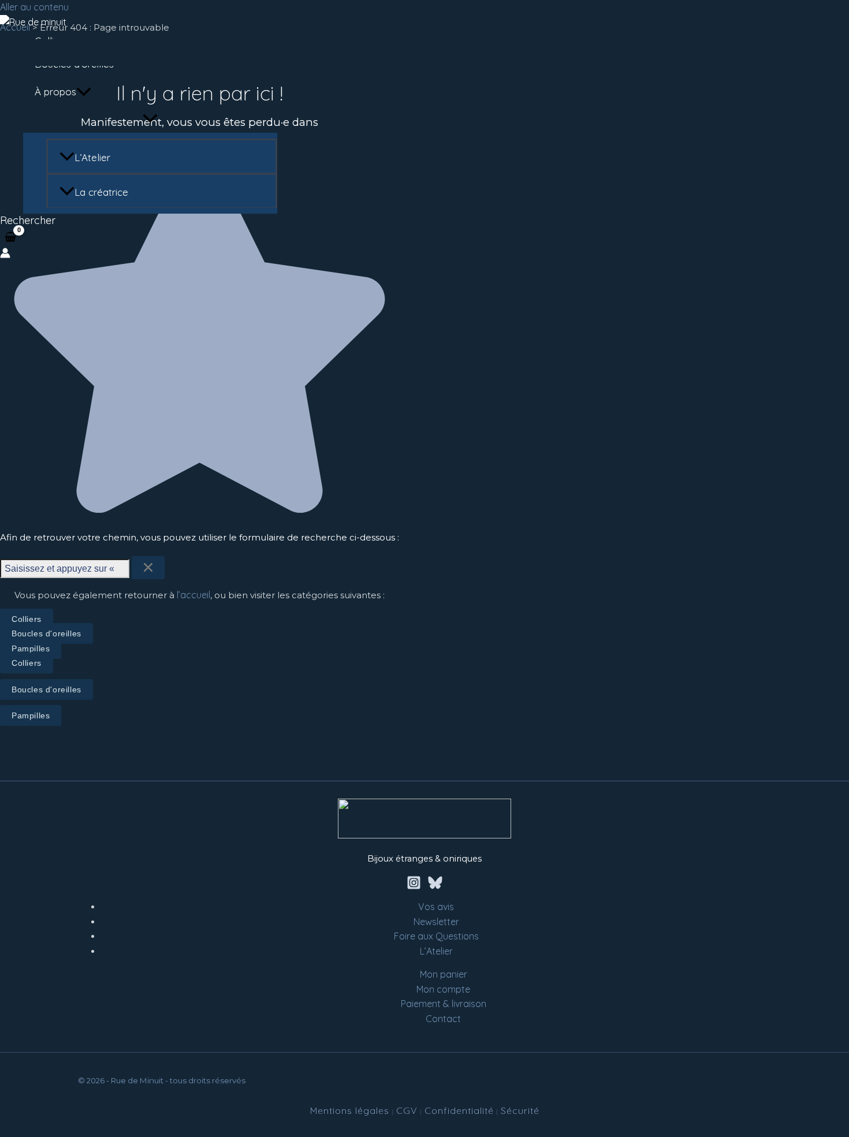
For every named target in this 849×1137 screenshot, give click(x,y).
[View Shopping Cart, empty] (10, 237)
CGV (407, 1110)
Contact (443, 1018)
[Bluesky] (435, 886)
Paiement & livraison (443, 1003)
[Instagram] (414, 886)
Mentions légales (349, 1110)
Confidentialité (459, 1110)
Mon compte (443, 989)
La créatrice (101, 192)
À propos (55, 91)
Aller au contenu (34, 7)
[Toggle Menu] (150, 119)
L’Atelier (92, 157)
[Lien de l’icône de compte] (5, 255)
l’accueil (193, 595)
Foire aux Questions (436, 936)
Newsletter (436, 921)
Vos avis (436, 906)
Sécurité (520, 1110)
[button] (27, 220)
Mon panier (443, 974)
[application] (83, 91)
